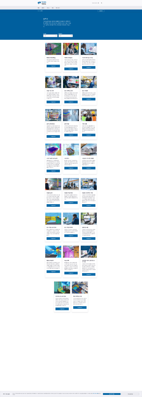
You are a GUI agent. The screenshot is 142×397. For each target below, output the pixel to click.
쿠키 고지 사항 (95, 393)
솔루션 (43, 7)
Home (39, 10)
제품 (38, 7)
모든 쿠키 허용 (111, 393)
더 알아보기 (53, 66)
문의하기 (101, 10)
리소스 (48, 7)
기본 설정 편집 (130, 393)
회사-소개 (57, 7)
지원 (52, 7)
